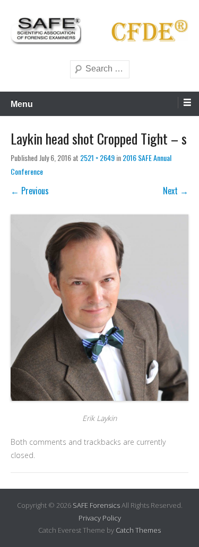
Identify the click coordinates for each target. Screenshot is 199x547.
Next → (175, 190)
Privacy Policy (100, 518)
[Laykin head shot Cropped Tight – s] (99, 307)
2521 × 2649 (97, 157)
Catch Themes (138, 530)
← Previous (30, 190)
